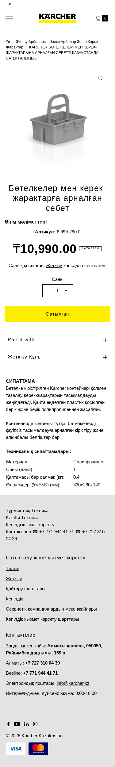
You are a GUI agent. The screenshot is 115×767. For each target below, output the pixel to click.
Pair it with (21, 339)
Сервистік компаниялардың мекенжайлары (51, 609)
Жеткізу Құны (25, 356)
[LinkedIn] (26, 724)
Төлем (12, 568)
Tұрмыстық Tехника (27, 510)
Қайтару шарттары (25, 588)
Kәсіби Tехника (22, 517)
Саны (57, 279)
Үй (8, 42)
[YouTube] (17, 724)
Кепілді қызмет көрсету (30, 524)
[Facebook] (8, 724)
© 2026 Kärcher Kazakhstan (34, 735)
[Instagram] (35, 724)
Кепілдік (14, 598)
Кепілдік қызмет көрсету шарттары (42, 619)
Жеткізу (14, 578)
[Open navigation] (9, 18)
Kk (9, 4)
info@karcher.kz (73, 683)
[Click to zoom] (100, 78)
